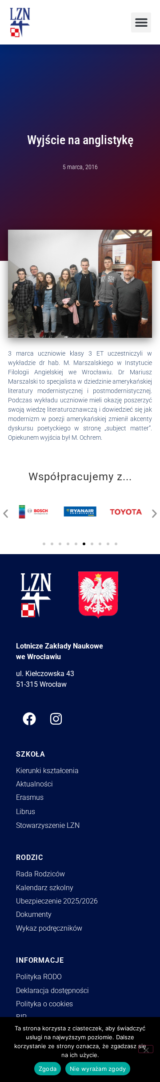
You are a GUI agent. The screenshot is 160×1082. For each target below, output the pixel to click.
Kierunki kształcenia (47, 770)
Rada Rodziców (40, 874)
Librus (25, 811)
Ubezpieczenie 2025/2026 (57, 901)
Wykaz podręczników (49, 928)
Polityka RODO (39, 977)
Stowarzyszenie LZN (48, 825)
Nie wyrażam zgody (98, 1068)
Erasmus (30, 797)
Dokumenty (34, 914)
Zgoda (47, 1068)
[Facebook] (29, 718)
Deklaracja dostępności (52, 990)
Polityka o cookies (44, 1004)
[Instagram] (56, 718)
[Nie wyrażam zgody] (145, 1049)
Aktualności (34, 784)
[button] (141, 22)
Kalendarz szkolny (44, 887)
